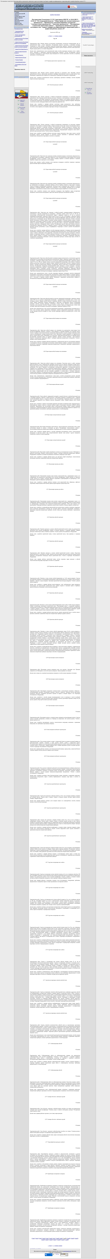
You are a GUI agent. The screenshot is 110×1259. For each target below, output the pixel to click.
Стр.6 (50, 1238)
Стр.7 (54, 1238)
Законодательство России (20, 57)
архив (83, 19)
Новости (17, 19)
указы (90, 17)
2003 (92, 26)
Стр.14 (43, 1239)
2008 (94, 25)
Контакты (17, 22)
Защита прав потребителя (87, 29)
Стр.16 (50, 1239)
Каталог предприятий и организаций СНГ (20, 35)
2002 (94, 26)
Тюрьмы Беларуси (19, 55)
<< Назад (50, 36)
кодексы (83, 17)
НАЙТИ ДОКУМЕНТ (55, 14)
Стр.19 (62, 1239)
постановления (90, 18)
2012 (85, 25)
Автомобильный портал (20, 62)
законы (86, 17)
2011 (87, 25)
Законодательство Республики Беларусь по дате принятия (21, 42)
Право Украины (19, 17)
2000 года (90, 27)
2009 (92, 25)
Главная (17, 12)
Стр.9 (61, 1238)
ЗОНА (83, 30)
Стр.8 (57, 1238)
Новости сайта (18, 23)
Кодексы (17, 15)
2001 (83, 27)
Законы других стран (20, 16)
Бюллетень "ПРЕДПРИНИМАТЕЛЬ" (87, 33)
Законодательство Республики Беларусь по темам (21, 39)
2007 (83, 26)
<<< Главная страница (57, 36)
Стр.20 (66, 1239)
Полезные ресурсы (19, 20)
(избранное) (84, 18)
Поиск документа (19, 24)
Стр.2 (36, 1238)
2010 (90, 25)
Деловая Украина (19, 59)
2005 (87, 26)
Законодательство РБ (20, 13)
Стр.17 (54, 1239)
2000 (85, 27)
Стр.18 (58, 1239)
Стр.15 (46, 1239)
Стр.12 (72, 1238)
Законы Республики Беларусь (21, 49)
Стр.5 (47, 1238)
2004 (90, 26)
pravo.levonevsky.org (67, 1251)
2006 (85, 26)
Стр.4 (43, 1238)
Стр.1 (33, 1238)
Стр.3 (40, 1238)
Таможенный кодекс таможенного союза (19, 32)
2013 (83, 25)
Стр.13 (76, 1238)
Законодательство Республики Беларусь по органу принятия (21, 46)
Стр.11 (68, 1238)
